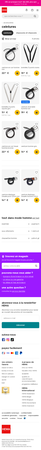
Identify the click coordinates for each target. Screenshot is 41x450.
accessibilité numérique (10, 413)
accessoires (8, 23)
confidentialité (26, 413)
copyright (22, 415)
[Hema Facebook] (3, 339)
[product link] (11, 53)
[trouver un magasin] (36, 266)
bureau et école (7, 371)
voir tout (35, 218)
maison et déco (7, 368)
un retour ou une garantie (13, 279)
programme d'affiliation (30, 384)
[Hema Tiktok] (12, 339)
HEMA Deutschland (29, 403)
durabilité (25, 374)
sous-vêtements (8, 231)
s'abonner (20, 325)
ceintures (7, 33)
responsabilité (33, 415)
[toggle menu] (37, 10)
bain (3, 383)
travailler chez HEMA (29, 371)
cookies (13, 418)
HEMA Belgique (27, 400)
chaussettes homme (9, 238)
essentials (5, 224)
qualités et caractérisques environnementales (29, 379)
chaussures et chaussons (26, 33)
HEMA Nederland (28, 394)
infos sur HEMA (27, 368)
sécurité (5, 418)
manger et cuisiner (8, 377)
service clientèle (18, 291)
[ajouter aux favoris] (17, 45)
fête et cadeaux (8, 374)
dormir (4, 380)
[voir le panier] (32, 10)
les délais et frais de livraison (14, 282)
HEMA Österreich (28, 406)
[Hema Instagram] (7, 339)
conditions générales (9, 415)
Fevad (19, 418)
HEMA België (26, 397)
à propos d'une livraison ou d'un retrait (18, 276)
